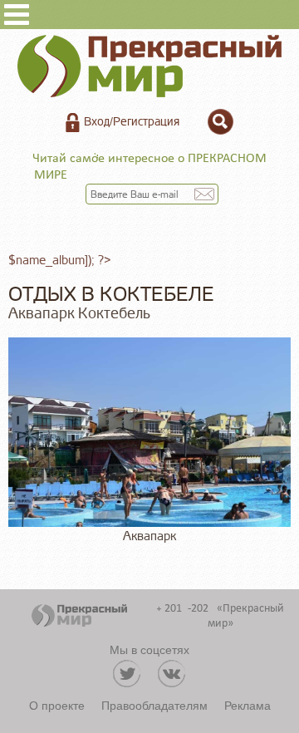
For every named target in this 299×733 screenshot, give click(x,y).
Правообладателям (154, 704)
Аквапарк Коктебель (79, 313)
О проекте (57, 704)
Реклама (247, 704)
